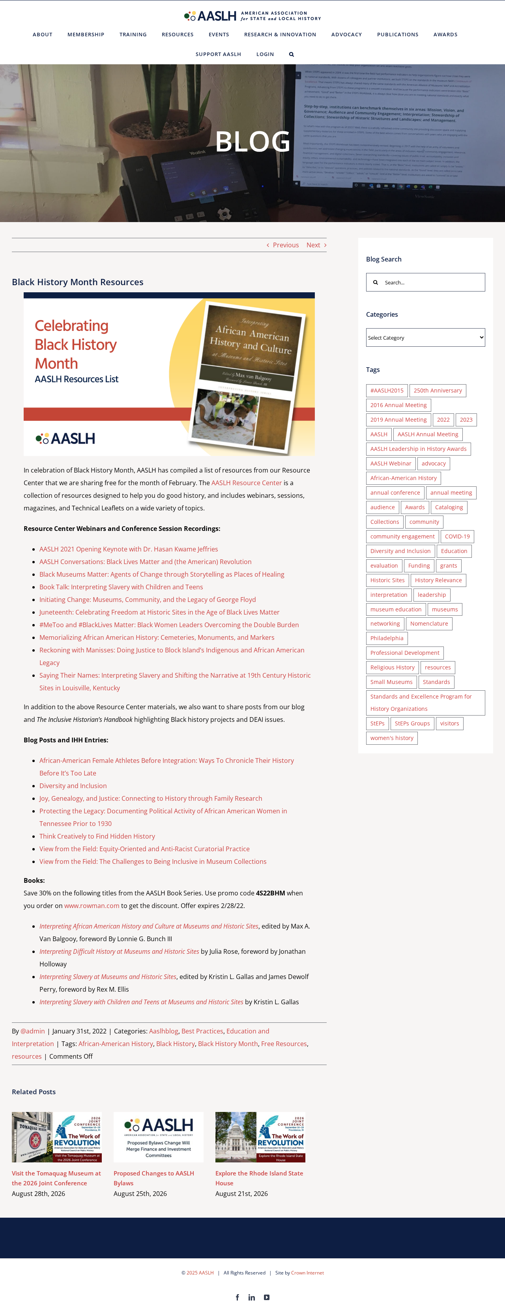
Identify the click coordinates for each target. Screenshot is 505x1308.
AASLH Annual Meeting (428, 434)
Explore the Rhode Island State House (249, 1137)
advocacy (434, 463)
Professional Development (405, 652)
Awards (415, 507)
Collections (384, 521)
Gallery (68, 1137)
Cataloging (449, 507)
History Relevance (438, 580)
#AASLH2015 (387, 390)
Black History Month (228, 1043)
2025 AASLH (200, 1272)
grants (448, 565)
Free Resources (284, 1043)
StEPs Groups (412, 723)
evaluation (384, 565)
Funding (419, 565)
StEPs (377, 723)
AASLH (378, 434)
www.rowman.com (92, 905)
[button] (291, 54)
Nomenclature (429, 623)
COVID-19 (457, 536)
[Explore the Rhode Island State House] (260, 1137)
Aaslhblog (163, 1031)
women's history (391, 738)
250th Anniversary (438, 390)
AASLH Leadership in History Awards (418, 448)
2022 (443, 419)
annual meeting (451, 492)
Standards (436, 682)
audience (382, 507)
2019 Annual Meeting (398, 419)
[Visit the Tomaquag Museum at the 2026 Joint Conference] (57, 1137)
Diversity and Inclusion (73, 785)
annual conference (395, 492)
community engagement (402, 536)
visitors (449, 723)
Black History (175, 1043)
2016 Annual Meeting (398, 405)
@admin (33, 1031)
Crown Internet (307, 1272)
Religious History (392, 667)
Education (454, 551)
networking (385, 623)
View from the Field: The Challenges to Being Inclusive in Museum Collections (153, 861)
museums (445, 609)
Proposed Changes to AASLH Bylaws (147, 1137)
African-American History (116, 1043)
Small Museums (391, 682)
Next (313, 245)
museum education (396, 609)
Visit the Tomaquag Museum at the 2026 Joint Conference (45, 1137)
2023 (466, 419)
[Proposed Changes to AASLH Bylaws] (159, 1137)
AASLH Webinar (390, 463)
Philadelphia (387, 638)
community (424, 521)
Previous (286, 245)
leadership (432, 594)
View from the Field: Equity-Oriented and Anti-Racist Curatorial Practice (144, 849)
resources (27, 1056)
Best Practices (202, 1031)
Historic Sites (387, 580)
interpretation (389, 594)
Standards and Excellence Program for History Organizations (421, 702)
